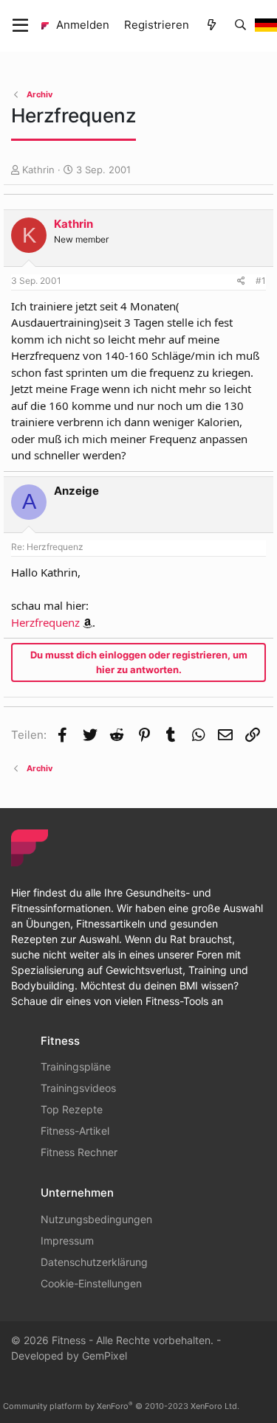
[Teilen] (241, 281)
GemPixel (104, 1355)
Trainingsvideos (78, 1088)
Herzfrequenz (45, 622)
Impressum (67, 1240)
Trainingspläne (76, 1066)
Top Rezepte (72, 1109)
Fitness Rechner (79, 1152)
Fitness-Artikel (75, 1130)
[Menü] (20, 25)
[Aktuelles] (210, 25)
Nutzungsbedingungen (96, 1219)
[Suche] (240, 25)
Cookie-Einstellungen (91, 1283)
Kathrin (38, 169)
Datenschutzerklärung (94, 1262)
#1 (261, 280)
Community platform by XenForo (121, 1406)
